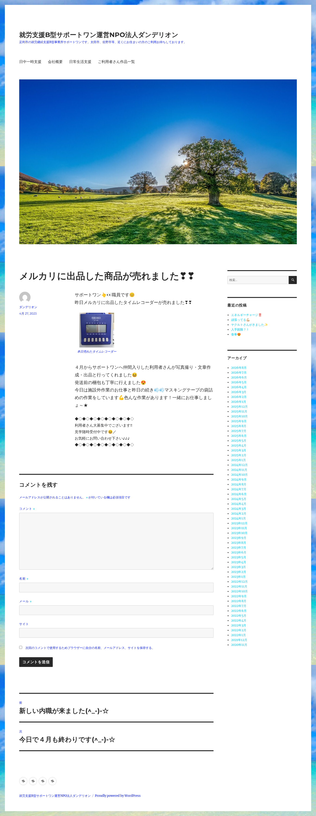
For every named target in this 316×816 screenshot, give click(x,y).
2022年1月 (238, 635)
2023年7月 (238, 548)
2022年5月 (238, 616)
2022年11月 (239, 586)
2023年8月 (238, 543)
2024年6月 (239, 494)
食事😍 (236, 334)
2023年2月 (238, 572)
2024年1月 (238, 518)
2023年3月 (238, 567)
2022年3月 (238, 625)
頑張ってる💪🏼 (240, 320)
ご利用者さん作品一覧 (116, 61)
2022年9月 (239, 596)
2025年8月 (238, 426)
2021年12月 (239, 640)
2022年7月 (238, 606)
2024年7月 (238, 489)
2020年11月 (239, 645)
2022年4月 (238, 620)
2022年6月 (239, 611)
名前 (23, 579)
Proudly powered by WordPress (118, 796)
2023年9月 (238, 538)
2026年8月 (239, 368)
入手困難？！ (240, 329)
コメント (27, 509)
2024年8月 (238, 484)
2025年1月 (238, 460)
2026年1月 (238, 402)
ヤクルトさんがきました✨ (249, 325)
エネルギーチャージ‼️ (246, 315)
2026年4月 (239, 387)
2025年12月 (239, 407)
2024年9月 (239, 479)
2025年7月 (238, 431)
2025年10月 (239, 416)
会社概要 (55, 61)
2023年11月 (239, 528)
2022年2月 (238, 630)
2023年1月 (238, 577)
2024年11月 (239, 470)
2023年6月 (238, 552)
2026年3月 (238, 392)
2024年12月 (239, 465)
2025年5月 (238, 441)
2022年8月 (238, 601)
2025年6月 (239, 436)
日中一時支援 (30, 61)
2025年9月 (239, 421)
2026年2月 (239, 397)
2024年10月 (239, 475)
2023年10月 (239, 533)
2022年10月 (239, 591)
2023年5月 (238, 557)
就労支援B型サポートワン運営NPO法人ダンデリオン (98, 35)
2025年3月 (238, 450)
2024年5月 (238, 499)
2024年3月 (238, 509)
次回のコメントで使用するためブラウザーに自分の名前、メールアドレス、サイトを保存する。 (90, 648)
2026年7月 (239, 373)
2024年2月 (238, 514)
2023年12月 (239, 523)
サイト (24, 624)
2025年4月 (238, 445)
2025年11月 (239, 411)
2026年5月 (239, 382)
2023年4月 (238, 562)
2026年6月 (239, 377)
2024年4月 (238, 504)
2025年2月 (238, 455)
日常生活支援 (80, 61)
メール (25, 601)
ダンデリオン (28, 307)
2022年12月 (239, 582)
